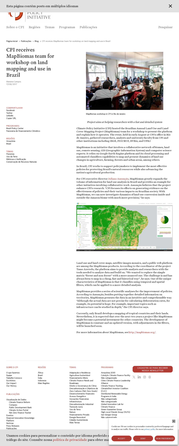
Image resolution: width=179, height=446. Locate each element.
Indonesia (42, 380)
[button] (173, 421)
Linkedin (9, 115)
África (40, 372)
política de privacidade (70, 440)
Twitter (9, 113)
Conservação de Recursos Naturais (21, 162)
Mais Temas (74, 422)
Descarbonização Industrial (81, 404)
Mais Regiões (44, 383)
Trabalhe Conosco (14, 378)
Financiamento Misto (78, 378)
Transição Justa (76, 407)
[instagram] (144, 377)
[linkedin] (139, 377)
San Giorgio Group (109, 414)
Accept (121, 438)
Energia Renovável (77, 417)
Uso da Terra (11, 156)
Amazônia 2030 (108, 372)
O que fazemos (13, 372)
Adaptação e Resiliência (79, 372)
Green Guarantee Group (111, 409)
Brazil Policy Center (14, 128)
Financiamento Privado (79, 414)
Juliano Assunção (118, 178)
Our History (11, 386)
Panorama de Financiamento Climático (23, 131)
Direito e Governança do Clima (82, 386)
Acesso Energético (77, 396)
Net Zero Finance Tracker (20, 412)
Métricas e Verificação (16, 159)
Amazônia (10, 141)
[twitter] (134, 377)
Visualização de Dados (16, 399)
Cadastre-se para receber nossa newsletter (152, 369)
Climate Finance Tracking (112, 386)
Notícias (10, 423)
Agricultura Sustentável (79, 375)
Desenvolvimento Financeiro (81, 393)
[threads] (149, 377)
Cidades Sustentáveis (78, 420)
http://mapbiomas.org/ (142, 332)
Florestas (10, 154)
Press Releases (12, 426)
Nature (72, 412)
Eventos (9, 415)
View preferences (165, 438)
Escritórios (10, 380)
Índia (40, 378)
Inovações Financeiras (79, 399)
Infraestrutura (75, 401)
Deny (143, 438)
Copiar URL (11, 118)
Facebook (10, 110)
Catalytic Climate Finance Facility (115, 375)
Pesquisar (165, 27)
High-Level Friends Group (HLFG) (115, 412)
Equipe (9, 375)
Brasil (8, 143)
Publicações (11, 428)
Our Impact (11, 383)
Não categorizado (109, 378)
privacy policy (150, 429)
